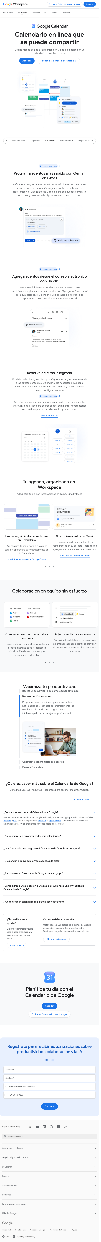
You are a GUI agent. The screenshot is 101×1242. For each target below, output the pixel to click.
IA (45, 13)
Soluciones (8, 13)
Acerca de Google (37, 1230)
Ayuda (74, 1230)
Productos (22, 13)
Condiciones (20, 1230)
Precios (54, 13)
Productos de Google (58, 1230)
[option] (18, 140)
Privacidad (6, 1230)
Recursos (66, 13)
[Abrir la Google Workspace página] (15, 4)
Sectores (36, 13)
